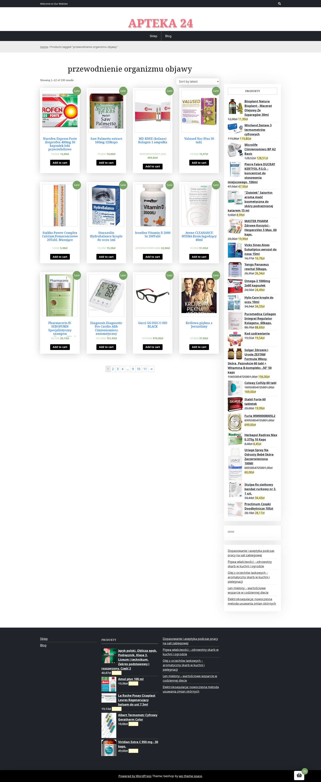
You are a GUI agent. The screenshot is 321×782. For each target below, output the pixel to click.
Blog (168, 36)
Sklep (153, 36)
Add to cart (60, 162)
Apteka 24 (160, 22)
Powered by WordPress (135, 776)
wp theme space (190, 776)
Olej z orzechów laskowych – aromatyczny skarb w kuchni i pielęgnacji (249, 577)
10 (138, 369)
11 (145, 369)
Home (44, 47)
